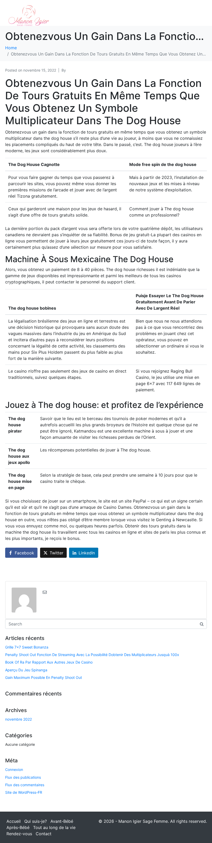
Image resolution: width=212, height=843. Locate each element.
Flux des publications (23, 777)
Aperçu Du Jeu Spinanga (26, 670)
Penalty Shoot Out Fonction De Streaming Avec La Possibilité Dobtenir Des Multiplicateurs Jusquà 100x (92, 654)
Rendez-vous (19, 833)
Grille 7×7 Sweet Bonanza (26, 647)
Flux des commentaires (24, 785)
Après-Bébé (17, 827)
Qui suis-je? (35, 821)
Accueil (13, 821)
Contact (43, 833)
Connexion (14, 769)
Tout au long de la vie (54, 827)
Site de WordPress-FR (23, 792)
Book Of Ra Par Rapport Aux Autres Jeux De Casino (49, 662)
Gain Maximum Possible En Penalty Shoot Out (43, 677)
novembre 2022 (18, 719)
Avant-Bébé (61, 821)
